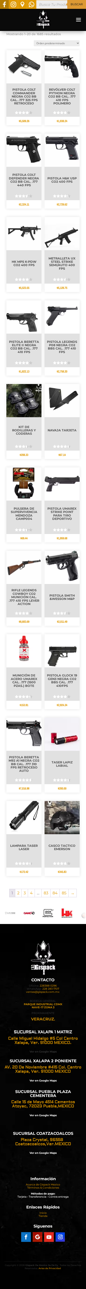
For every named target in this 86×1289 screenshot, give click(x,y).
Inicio (43, 1212)
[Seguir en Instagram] (60, 1237)
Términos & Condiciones (43, 1187)
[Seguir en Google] (37, 1237)
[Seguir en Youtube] (49, 1237)
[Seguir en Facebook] (26, 1237)
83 (46, 893)
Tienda (43, 1216)
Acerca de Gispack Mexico (43, 1184)
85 (64, 893)
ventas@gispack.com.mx (43, 991)
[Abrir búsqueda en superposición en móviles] (61, 4)
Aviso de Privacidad (50, 1268)
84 (55, 893)
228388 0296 (48, 985)
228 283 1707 (50, 988)
